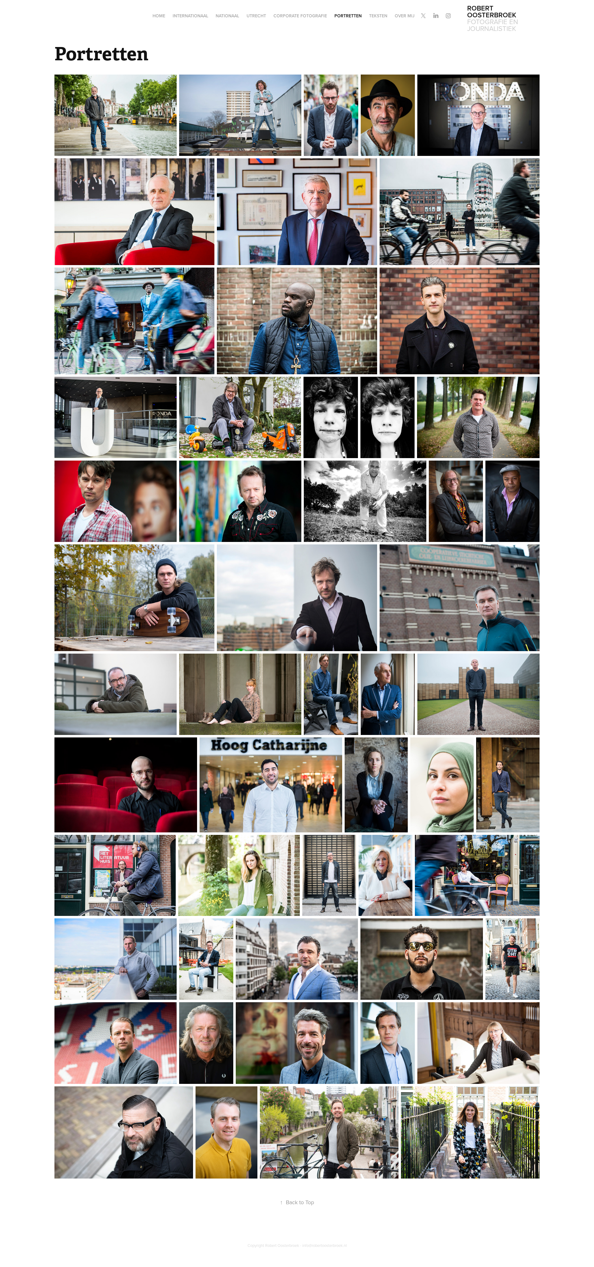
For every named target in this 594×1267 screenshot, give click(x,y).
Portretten (348, 16)
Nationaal (227, 16)
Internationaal (190, 16)
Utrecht (256, 16)
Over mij (405, 16)
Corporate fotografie (300, 16)
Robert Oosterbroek (491, 11)
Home (159, 16)
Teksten (378, 16)
